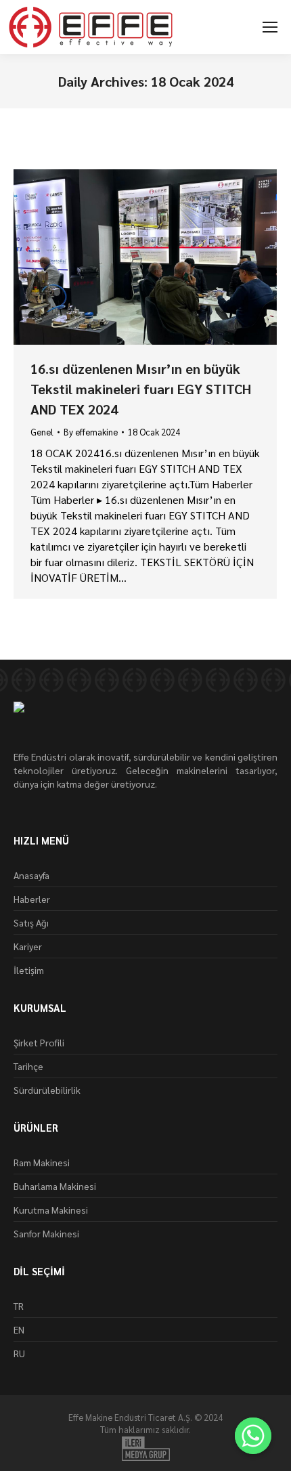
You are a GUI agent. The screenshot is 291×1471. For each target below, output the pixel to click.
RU (19, 1353)
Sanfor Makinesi (46, 1233)
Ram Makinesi (42, 1162)
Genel (41, 432)
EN (19, 1329)
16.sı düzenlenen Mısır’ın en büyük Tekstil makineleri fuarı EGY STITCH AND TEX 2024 (140, 389)
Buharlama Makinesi (55, 1186)
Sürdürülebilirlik (47, 1090)
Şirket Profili (39, 1042)
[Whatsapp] (253, 1435)
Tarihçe (28, 1066)
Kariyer (28, 946)
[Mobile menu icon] (270, 27)
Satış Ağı (31, 922)
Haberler (32, 899)
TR (19, 1306)
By (91, 432)
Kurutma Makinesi (51, 1209)
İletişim (29, 970)
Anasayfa (31, 875)
